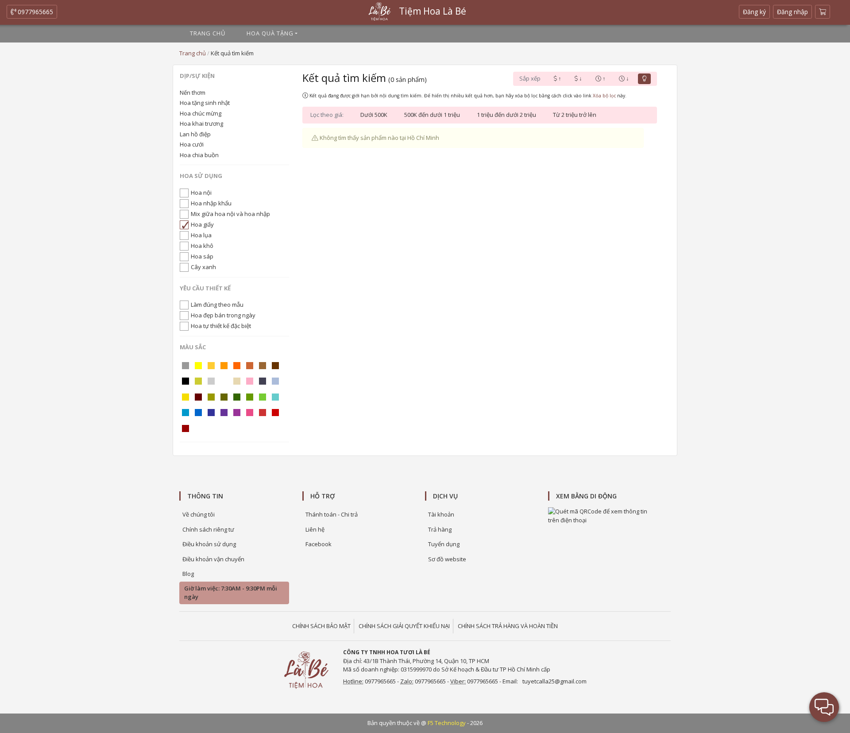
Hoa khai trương (201, 123)
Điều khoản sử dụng (209, 544)
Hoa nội (201, 193)
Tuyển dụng (444, 544)
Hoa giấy (202, 224)
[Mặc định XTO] (644, 78)
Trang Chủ (207, 33)
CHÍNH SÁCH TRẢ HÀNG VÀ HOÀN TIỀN (508, 626)
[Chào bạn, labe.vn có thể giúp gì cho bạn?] (824, 707)
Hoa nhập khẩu (211, 203)
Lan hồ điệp (195, 134)
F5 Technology (447, 723)
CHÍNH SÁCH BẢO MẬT (321, 626)
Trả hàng (440, 529)
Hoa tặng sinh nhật (205, 103)
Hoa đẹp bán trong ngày (223, 315)
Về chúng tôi (198, 514)
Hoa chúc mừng (200, 113)
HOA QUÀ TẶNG (270, 33)
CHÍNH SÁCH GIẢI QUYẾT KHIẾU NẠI (404, 626)
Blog (188, 574)
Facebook (318, 544)
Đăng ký (756, 13)
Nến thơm (192, 92)
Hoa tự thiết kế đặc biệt (221, 326)
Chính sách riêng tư (208, 529)
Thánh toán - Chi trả (331, 514)
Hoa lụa (201, 235)
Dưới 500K (373, 115)
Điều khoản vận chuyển (213, 559)
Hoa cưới (192, 144)
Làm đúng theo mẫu (217, 305)
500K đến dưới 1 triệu (432, 115)
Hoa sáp (202, 256)
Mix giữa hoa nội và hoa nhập (230, 214)
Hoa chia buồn (199, 155)
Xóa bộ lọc (604, 96)
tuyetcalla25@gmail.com (554, 681)
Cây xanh (203, 267)
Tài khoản (441, 514)
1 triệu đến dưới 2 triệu (506, 115)
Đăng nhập (792, 12)
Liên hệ (315, 529)
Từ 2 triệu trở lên (574, 115)
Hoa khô (202, 246)
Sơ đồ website (447, 559)
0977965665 (34, 12)
